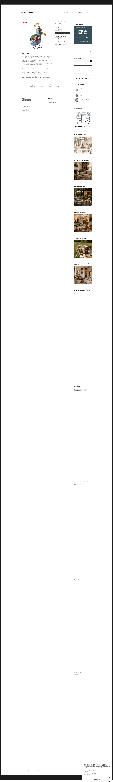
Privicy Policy (24, 109)
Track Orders (41, 86)
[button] (58, 38)
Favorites (50, 86)
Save (25, 22)
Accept (110, 781)
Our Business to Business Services (84, 12)
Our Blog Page (65, 12)
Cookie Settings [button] (97, 779)
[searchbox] (83, 52)
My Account (32, 86)
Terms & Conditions (25, 110)
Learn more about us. (88, 774)
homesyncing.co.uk (28, 12)
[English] (48, 100)
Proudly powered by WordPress (34, 770)
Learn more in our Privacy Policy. (90, 773)
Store (71, 12)
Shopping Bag (59, 86)
